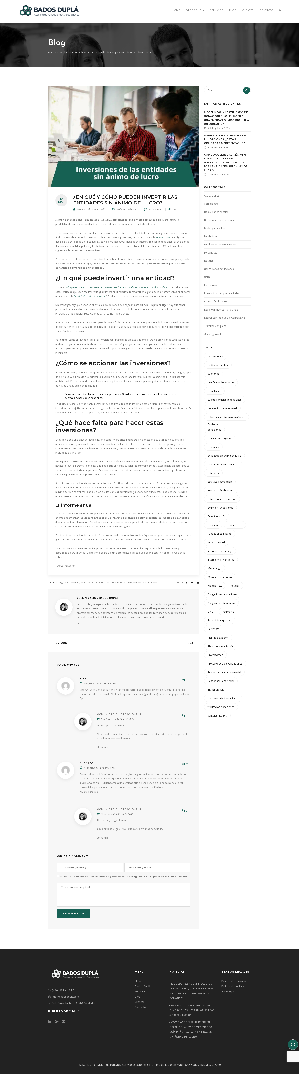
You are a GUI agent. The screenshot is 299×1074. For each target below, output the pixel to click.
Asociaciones (211, 195)
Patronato (214, 629)
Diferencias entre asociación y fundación (225, 418)
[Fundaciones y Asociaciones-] (48, 10)
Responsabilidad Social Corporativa (224, 317)
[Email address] (63, 1022)
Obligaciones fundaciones (219, 268)
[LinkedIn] (78, 623)
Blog (137, 996)
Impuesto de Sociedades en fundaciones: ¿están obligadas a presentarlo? (225, 139)
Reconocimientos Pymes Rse (221, 309)
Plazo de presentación (221, 646)
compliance (214, 391)
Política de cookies (232, 986)
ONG (207, 277)
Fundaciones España (220, 533)
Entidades (213, 447)
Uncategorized (212, 334)
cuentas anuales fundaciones (225, 399)
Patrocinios (210, 285)
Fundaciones (211, 236)
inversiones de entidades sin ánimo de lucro (106, 582)
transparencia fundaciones (223, 698)
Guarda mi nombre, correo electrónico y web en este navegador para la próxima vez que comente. (124, 876)
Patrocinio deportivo (220, 620)
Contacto (140, 1007)
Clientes (140, 1001)
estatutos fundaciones (221, 490)
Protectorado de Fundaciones (225, 663)
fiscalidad (213, 525)
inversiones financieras (146, 582)
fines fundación (216, 516)
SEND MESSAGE (73, 913)
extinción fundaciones (220, 507)
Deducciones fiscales (216, 211)
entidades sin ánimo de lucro (224, 455)
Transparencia (216, 689)
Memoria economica (220, 577)
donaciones (214, 429)
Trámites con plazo (215, 326)
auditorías (213, 373)
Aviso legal (227, 991)
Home (138, 981)
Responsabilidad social (221, 681)
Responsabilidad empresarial (224, 672)
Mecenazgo (211, 252)
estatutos (213, 473)
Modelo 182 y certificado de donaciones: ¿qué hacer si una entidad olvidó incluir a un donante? (226, 118)
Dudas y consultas (214, 228)
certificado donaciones (221, 382)
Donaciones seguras (220, 438)
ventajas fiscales (217, 715)
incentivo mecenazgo (220, 551)
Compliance (211, 203)
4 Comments (154, 209)
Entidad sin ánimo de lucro (223, 464)
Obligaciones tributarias (221, 603)
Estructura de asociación (222, 499)
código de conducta (67, 582)
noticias (235, 585)
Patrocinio (228, 611)
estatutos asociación (220, 481)
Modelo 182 (215, 585)
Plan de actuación (218, 637)
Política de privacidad (234, 981)
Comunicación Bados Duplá (91, 209)
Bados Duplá (142, 986)
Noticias (209, 260)
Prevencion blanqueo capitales (221, 293)
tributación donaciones (221, 707)
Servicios (140, 991)
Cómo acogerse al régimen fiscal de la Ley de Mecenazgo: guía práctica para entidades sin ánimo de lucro (226, 162)
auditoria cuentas (218, 365)
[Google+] (56, 1022)
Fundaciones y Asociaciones (220, 244)
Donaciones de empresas (219, 220)
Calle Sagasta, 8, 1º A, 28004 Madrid (73, 1003)
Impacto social (216, 542)
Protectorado (215, 655)
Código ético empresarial (222, 408)
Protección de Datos (216, 301)
